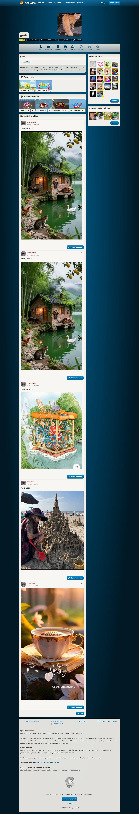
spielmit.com (52, 770)
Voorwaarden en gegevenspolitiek (57, 722)
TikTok (56, 762)
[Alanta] (100, 79)
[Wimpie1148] (92, 94)
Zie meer (80, 713)
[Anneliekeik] (92, 71)
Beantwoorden (76, 247)
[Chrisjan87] (115, 64)
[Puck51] (92, 79)
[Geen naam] (115, 116)
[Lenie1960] (115, 86)
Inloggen (104, 3)
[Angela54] (100, 94)
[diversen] (100, 116)
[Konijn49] (100, 86)
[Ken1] (107, 79)
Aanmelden (114, 3)
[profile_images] (92, 116)
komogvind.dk (64, 770)
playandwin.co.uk (39, 770)
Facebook (47, 762)
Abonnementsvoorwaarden (107, 721)
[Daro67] (107, 86)
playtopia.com (25, 770)
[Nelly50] (115, 79)
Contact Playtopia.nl (69, 799)
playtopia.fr (75, 770)
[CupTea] (115, 71)
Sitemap (70, 803)
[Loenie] (100, 64)
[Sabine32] (100, 71)
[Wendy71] (107, 71)
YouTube (38, 762)
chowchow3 (31, 122)
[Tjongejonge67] (92, 86)
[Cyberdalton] (107, 64)
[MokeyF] (92, 64)
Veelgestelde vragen (32, 721)
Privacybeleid (82, 721)
